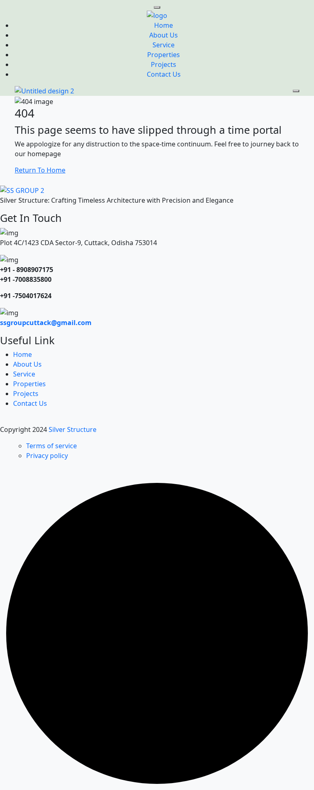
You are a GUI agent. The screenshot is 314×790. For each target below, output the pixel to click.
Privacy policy (47, 455)
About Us (163, 35)
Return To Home (40, 170)
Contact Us (164, 74)
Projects (163, 64)
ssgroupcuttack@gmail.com (46, 322)
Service (164, 44)
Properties (163, 54)
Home (163, 25)
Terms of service (51, 445)
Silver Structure (73, 429)
